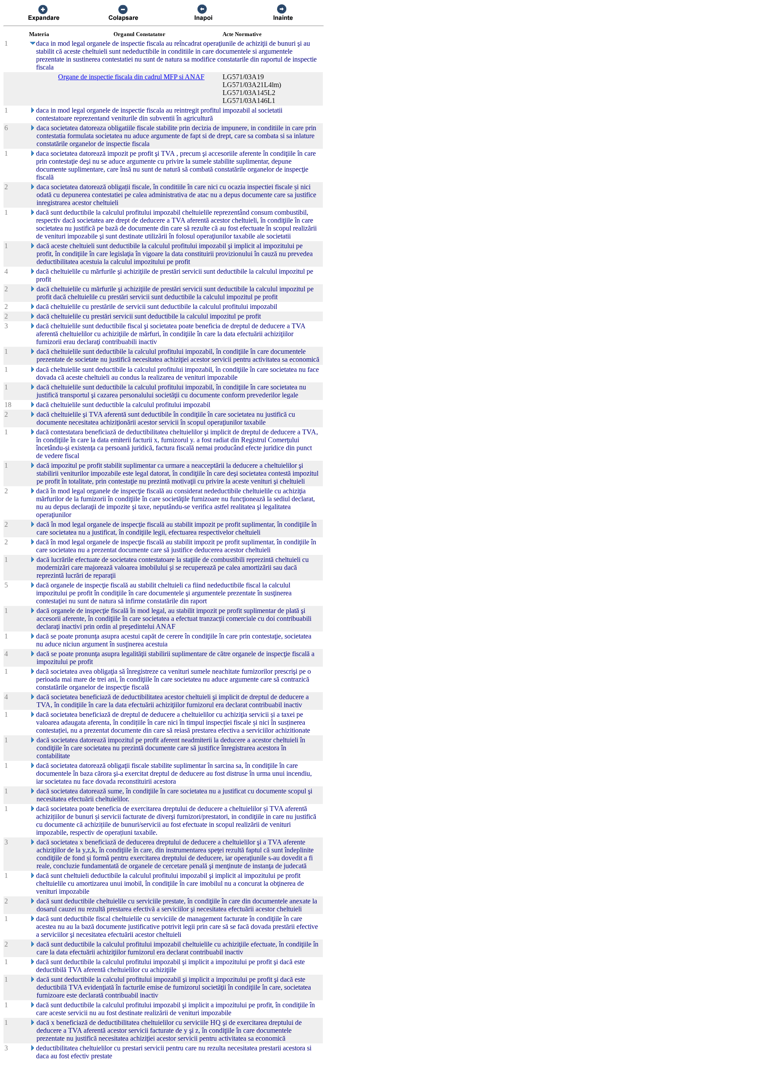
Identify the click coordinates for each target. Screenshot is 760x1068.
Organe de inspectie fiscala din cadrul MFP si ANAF (131, 77)
